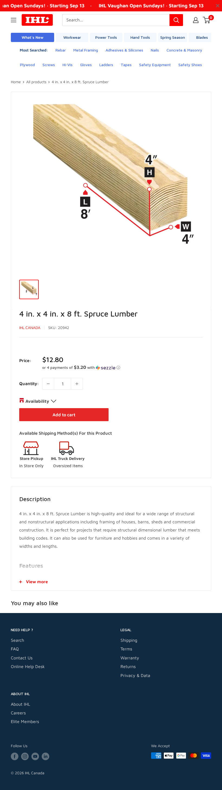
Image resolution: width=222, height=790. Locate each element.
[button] (122, 367)
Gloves (86, 64)
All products (36, 81)
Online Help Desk (28, 666)
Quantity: (29, 383)
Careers (18, 712)
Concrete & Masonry (184, 50)
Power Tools (106, 37)
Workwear (72, 37)
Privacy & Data (135, 675)
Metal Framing (85, 50)
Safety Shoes (190, 64)
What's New (32, 37)
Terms (126, 648)
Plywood (27, 64)
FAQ (15, 648)
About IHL (20, 704)
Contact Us (21, 657)
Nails (155, 50)
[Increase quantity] (77, 383)
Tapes (126, 64)
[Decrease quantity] (48, 383)
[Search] (176, 20)
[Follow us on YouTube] (35, 756)
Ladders (106, 64)
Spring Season (172, 37)
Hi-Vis (68, 64)
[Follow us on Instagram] (25, 756)
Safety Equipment (155, 64)
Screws (49, 64)
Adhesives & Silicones (124, 50)
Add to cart (64, 414)
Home (16, 81)
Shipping (128, 640)
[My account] (195, 20)
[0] (206, 20)
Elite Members (25, 721)
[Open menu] (13, 20)
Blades (202, 37)
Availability (37, 401)
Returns (128, 666)
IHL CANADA (29, 327)
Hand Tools (140, 37)
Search (17, 640)
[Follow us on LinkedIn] (45, 756)
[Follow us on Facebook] (14, 756)
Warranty (129, 657)
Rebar (61, 50)
